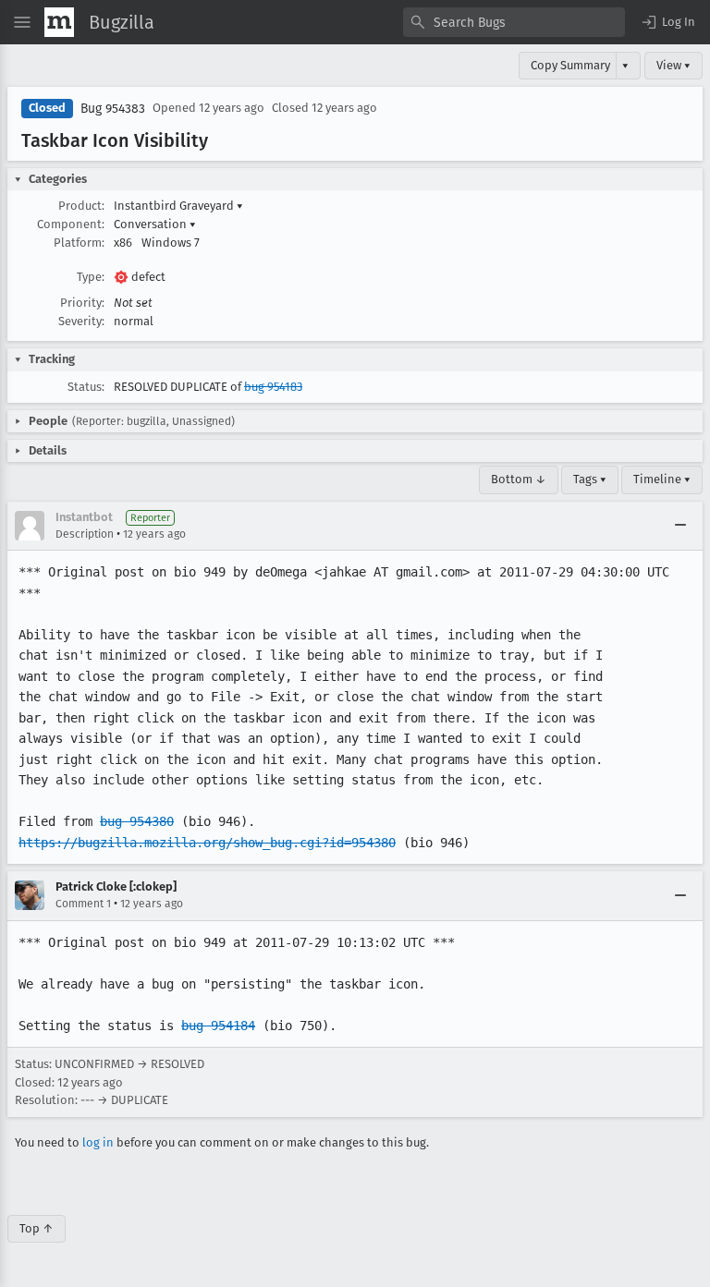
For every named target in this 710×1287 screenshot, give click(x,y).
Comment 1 (83, 903)
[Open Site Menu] (22, 22)
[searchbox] (514, 22)
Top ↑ (36, 1228)
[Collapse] (680, 525)
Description (84, 534)
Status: (85, 387)
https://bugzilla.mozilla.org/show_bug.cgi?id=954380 (207, 842)
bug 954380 (137, 821)
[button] (667, 22)
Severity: (81, 321)
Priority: (82, 303)
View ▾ (673, 65)
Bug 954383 (112, 108)
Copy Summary (570, 65)
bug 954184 (218, 1025)
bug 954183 (273, 387)
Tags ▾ (589, 479)
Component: (70, 224)
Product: (81, 205)
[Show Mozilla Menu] (59, 22)
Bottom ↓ (518, 479)
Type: (90, 277)
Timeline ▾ (662, 479)
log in (98, 1142)
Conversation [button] (155, 224)
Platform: (79, 242)
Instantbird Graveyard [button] (178, 205)
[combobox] (514, 22)
